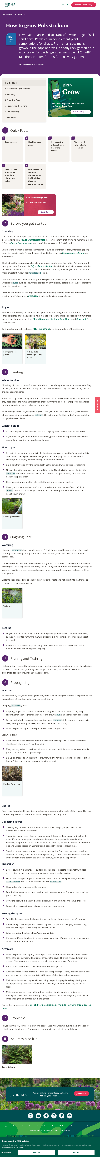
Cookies (32, 1126)
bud (58, 715)
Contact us (16, 1126)
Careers (82, 1126)
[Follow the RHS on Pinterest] (69, 1115)
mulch (9, 490)
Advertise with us (36, 1131)
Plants (21, 14)
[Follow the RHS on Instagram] (30, 1115)
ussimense (40, 239)
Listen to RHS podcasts (62, 1131)
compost (10, 473)
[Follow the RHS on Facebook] (61, 1115)
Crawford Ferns (84, 319)
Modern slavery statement (69, 1126)
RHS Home (7, 14)
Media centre (48, 1131)
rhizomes (15, 705)
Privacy (24, 1126)
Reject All (36, 1152)
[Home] (9, 5)
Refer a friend (91, 1126)
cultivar (38, 415)
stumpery (33, 296)
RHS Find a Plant (41, 329)
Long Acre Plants (63, 319)
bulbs (15, 283)
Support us (7, 1126)
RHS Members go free (37, 197)
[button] (97, 405)
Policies (55, 1126)
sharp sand (55, 882)
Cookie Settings (5, 1152)
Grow (71, 92)
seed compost (13, 882)
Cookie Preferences (43, 1126)
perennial (16, 550)
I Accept (76, 1152)
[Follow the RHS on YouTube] (38, 1115)
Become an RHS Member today (50, 1094)
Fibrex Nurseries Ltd (42, 319)
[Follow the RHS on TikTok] (46, 1115)
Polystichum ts (28, 239)
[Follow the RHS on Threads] (54, 1115)
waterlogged (34, 273)
